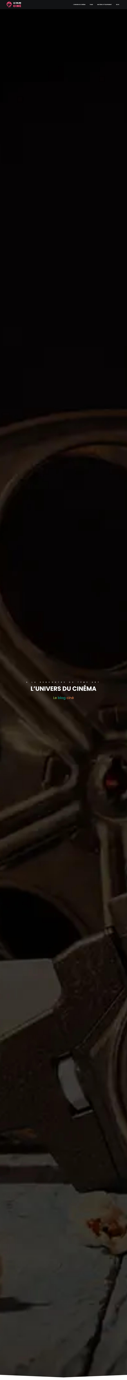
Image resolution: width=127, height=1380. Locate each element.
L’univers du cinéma (79, 4)
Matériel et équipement (104, 4)
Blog (117, 4)
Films (91, 4)
